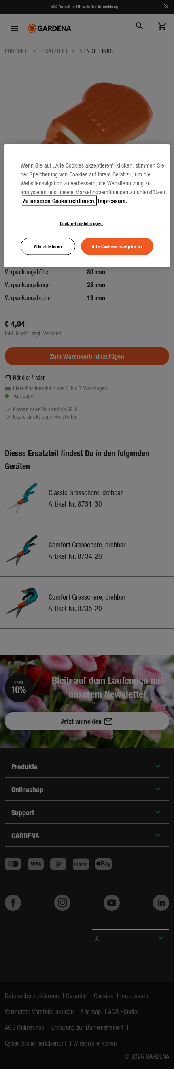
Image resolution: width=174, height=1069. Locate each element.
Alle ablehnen (48, 246)
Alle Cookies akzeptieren (117, 246)
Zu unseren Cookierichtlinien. (59, 201)
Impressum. (112, 201)
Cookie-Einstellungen (81, 223)
